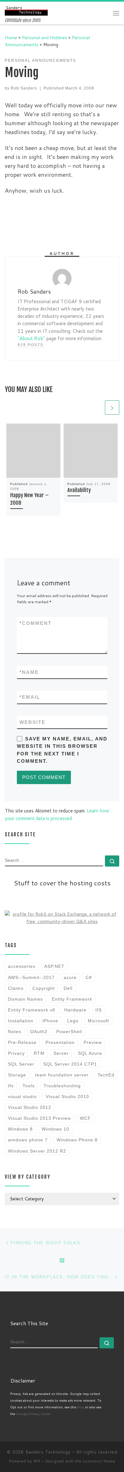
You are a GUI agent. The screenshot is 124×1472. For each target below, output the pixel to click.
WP (36, 1461)
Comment (35, 623)
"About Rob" (31, 338)
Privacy (16, 1053)
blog (80, 1407)
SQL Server (21, 1064)
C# (89, 977)
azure (70, 977)
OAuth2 (38, 1031)
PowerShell (69, 1031)
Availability (79, 490)
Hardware (75, 1009)
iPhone (50, 1020)
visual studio (22, 1096)
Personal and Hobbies (44, 37)
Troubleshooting (62, 1085)
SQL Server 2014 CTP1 (70, 1064)
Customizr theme (99, 1461)
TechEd (106, 1074)
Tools (29, 1085)
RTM (39, 1053)
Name (29, 672)
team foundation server (62, 1074)
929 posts (30, 345)
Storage (17, 1074)
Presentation (60, 1042)
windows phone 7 (28, 1139)
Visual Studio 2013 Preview (39, 1118)
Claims (16, 988)
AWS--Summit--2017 (31, 977)
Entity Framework (72, 999)
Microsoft (98, 1020)
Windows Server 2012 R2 (37, 1151)
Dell (68, 988)
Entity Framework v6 (31, 1009)
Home (11, 37)
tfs (11, 1085)
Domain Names (25, 999)
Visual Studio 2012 (29, 1107)
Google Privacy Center (33, 1413)
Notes (14, 1031)
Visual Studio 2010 (67, 1096)
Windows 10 (55, 1129)
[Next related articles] (112, 407)
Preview (93, 1042)
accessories (21, 966)
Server (61, 1053)
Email (29, 697)
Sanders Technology (48, 1452)
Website (32, 722)
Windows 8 (20, 1129)
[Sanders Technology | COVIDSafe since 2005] (26, 9)
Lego (73, 1020)
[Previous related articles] (96, 407)
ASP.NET (54, 966)
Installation (20, 1020)
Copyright (43, 988)
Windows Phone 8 (77, 1139)
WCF (85, 1118)
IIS (98, 1009)
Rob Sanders (24, 88)
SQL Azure (90, 1053)
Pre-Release (22, 1042)
